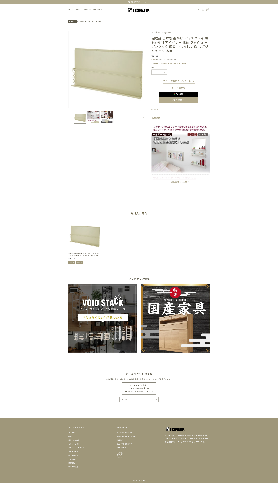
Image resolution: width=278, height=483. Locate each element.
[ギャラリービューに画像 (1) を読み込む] (80, 117)
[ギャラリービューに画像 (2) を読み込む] (93, 117)
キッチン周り (73, 451)
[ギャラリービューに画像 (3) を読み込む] (107, 117)
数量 (152, 68)
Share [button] (156, 109)
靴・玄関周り (73, 455)
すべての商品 (73, 467)
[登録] (156, 399)
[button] (82, 9)
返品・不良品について (124, 444)
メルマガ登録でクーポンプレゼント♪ (179, 81)
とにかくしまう (73, 444)
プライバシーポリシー (124, 432)
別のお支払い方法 (178, 100)
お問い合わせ (121, 448)
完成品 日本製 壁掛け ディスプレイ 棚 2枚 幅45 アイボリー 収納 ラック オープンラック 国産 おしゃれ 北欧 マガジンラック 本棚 (84, 254)
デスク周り (72, 459)
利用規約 (120, 440)
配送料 (153, 59)
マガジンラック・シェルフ (93, 21)
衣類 (70, 436)
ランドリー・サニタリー (77, 448)
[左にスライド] (70, 117)
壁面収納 (71, 463)
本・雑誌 (80, 21)
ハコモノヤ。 (141, 480)
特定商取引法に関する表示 (126, 436)
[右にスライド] (143, 117)
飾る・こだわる (73, 440)
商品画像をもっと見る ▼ (180, 182)
